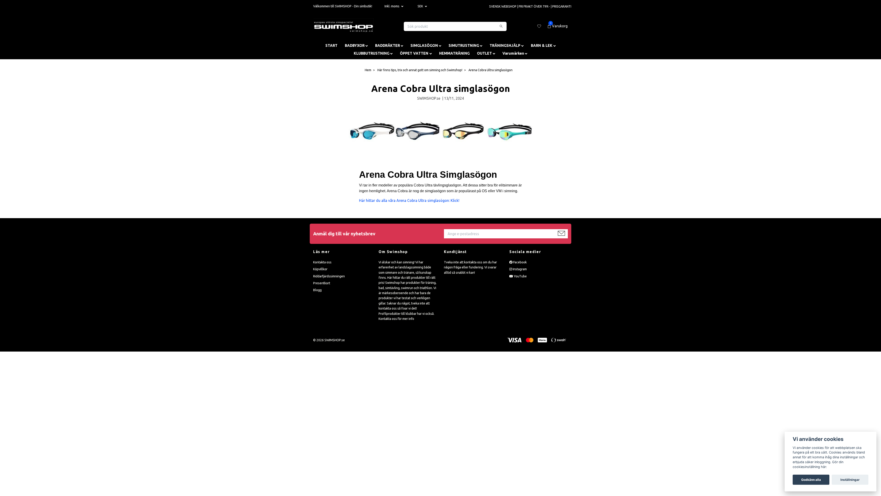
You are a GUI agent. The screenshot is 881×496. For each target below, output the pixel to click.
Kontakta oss (322, 262)
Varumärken (513, 53)
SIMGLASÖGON (424, 45)
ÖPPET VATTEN (414, 53)
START (331, 45)
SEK (421, 6)
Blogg (317, 290)
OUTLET (484, 53)
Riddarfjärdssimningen (329, 276)
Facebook (520, 262)
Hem (368, 70)
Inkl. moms (392, 6)
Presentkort (321, 283)
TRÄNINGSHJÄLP (505, 45)
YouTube (520, 276)
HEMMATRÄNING (454, 53)
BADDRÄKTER (387, 45)
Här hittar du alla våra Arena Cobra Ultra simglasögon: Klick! (409, 200)
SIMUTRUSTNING (464, 45)
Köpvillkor (320, 269)
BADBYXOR (355, 45)
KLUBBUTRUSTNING (371, 53)
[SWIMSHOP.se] (343, 26)
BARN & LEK (541, 45)
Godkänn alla (811, 480)
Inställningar (850, 480)
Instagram (519, 269)
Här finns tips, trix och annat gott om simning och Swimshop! (419, 70)
